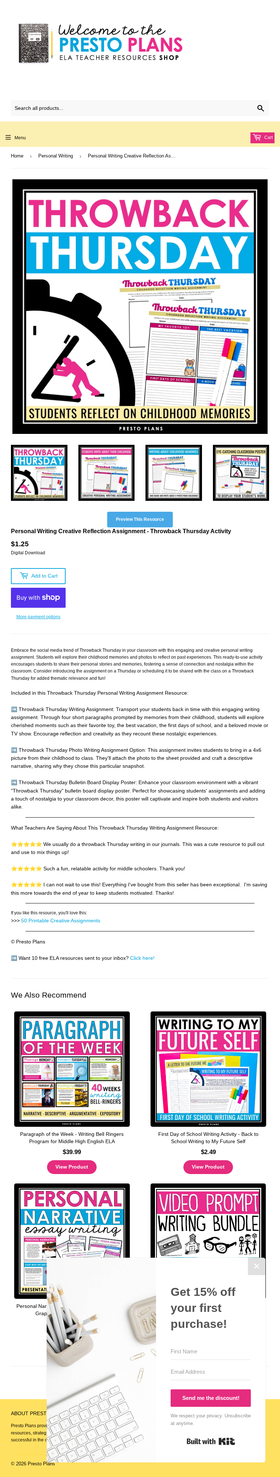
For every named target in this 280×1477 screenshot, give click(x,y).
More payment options (38, 616)
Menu (20, 137)
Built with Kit (211, 1441)
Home (17, 156)
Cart (268, 137)
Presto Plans (41, 1463)
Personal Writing (55, 156)
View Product (71, 1167)
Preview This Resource (140, 519)
